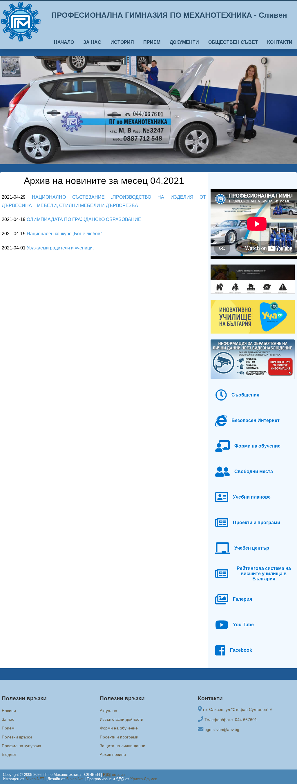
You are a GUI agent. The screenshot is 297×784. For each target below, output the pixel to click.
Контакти (279, 42)
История (122, 42)
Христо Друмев (143, 779)
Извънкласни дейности (121, 719)
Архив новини (113, 754)
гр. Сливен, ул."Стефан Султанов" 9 (237, 709)
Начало (64, 42)
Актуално (108, 710)
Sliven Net (75, 779)
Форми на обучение (119, 728)
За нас (92, 42)
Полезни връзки (17, 737)
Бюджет (9, 754)
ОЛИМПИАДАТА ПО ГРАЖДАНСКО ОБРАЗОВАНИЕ (84, 219)
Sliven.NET (34, 779)
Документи (184, 42)
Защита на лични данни (122, 745)
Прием (151, 42)
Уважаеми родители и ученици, (60, 247)
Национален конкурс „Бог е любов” (64, 233)
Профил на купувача (21, 745)
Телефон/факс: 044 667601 (230, 719)
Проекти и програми (119, 737)
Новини (9, 710)
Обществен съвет (233, 42)
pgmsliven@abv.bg (221, 729)
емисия (114, 774)
